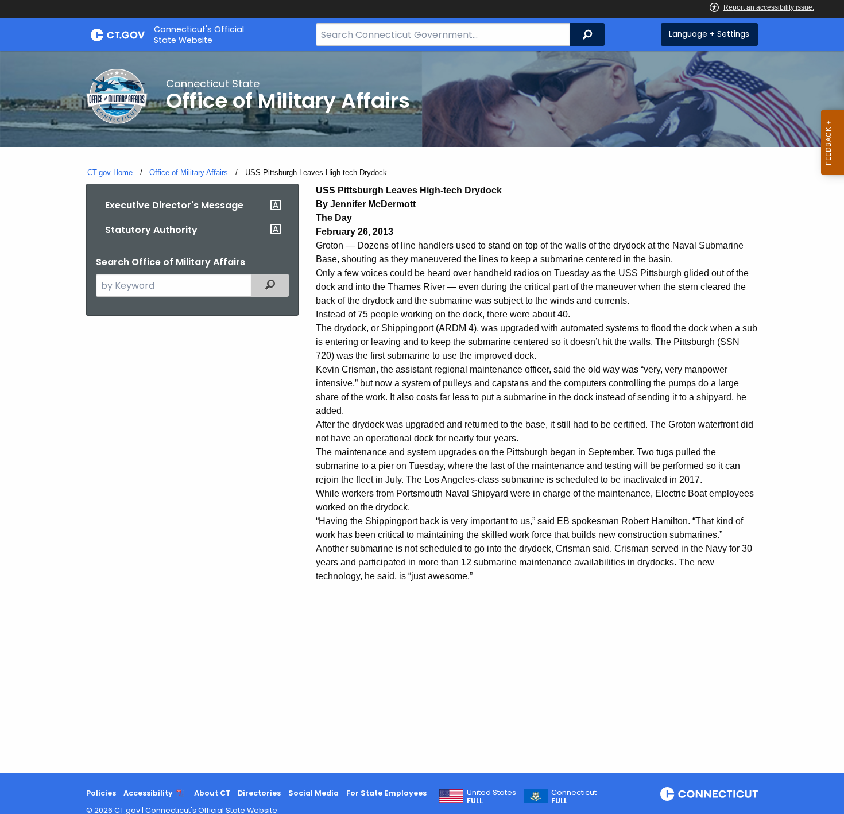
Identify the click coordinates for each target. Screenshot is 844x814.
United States (491, 797)
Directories (259, 793)
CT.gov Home (110, 172)
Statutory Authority (151, 230)
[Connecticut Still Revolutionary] (709, 794)
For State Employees (386, 793)
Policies (101, 793)
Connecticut (574, 797)
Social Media (313, 793)
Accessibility (148, 793)
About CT (212, 793)
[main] (422, 412)
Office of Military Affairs (188, 172)
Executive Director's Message (174, 205)
